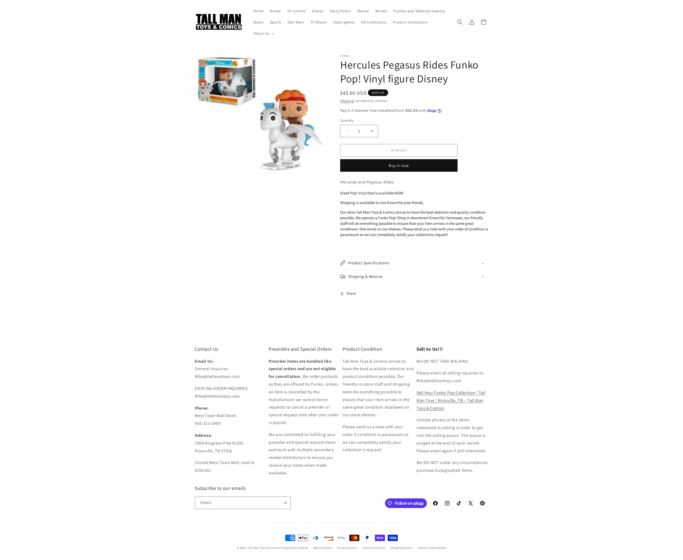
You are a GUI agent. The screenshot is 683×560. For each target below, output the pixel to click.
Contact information (432, 548)
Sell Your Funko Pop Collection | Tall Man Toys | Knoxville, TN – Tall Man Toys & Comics (451, 400)
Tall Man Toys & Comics (263, 548)
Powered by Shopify (294, 548)
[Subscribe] (285, 503)
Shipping (347, 101)
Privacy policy (347, 548)
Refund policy (322, 548)
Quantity (347, 120)
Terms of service (374, 548)
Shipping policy (401, 548)
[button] (263, 33)
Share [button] (351, 293)
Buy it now (399, 165)
